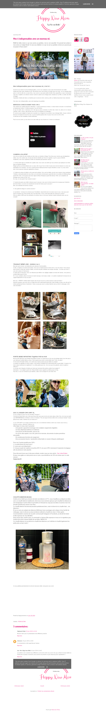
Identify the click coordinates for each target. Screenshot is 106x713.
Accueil (42, 686)
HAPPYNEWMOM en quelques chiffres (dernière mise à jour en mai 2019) (83, 204)
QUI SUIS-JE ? (77, 198)
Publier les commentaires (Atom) (46, 691)
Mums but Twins (56, 709)
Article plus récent (19, 686)
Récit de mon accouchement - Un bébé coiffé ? (87, 183)
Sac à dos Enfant (62, 453)
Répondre (19, 636)
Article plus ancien (65, 686)
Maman (76, 80)
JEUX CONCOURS (78, 201)
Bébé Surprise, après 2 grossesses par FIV (86, 149)
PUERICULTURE (22, 621)
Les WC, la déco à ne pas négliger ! (87, 138)
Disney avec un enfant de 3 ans (87, 171)
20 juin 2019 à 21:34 (31, 631)
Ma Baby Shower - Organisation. (85, 160)
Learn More (86, 4)
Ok (92, 4)
